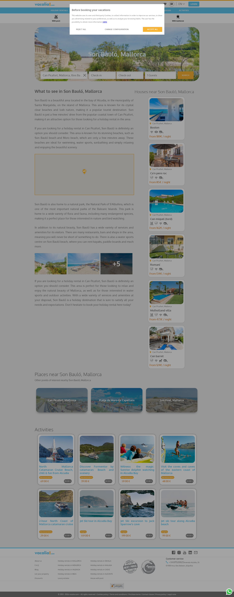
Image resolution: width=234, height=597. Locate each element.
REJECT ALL (81, 29)
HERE (105, 22)
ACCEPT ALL (152, 29)
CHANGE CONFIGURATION (117, 29)
